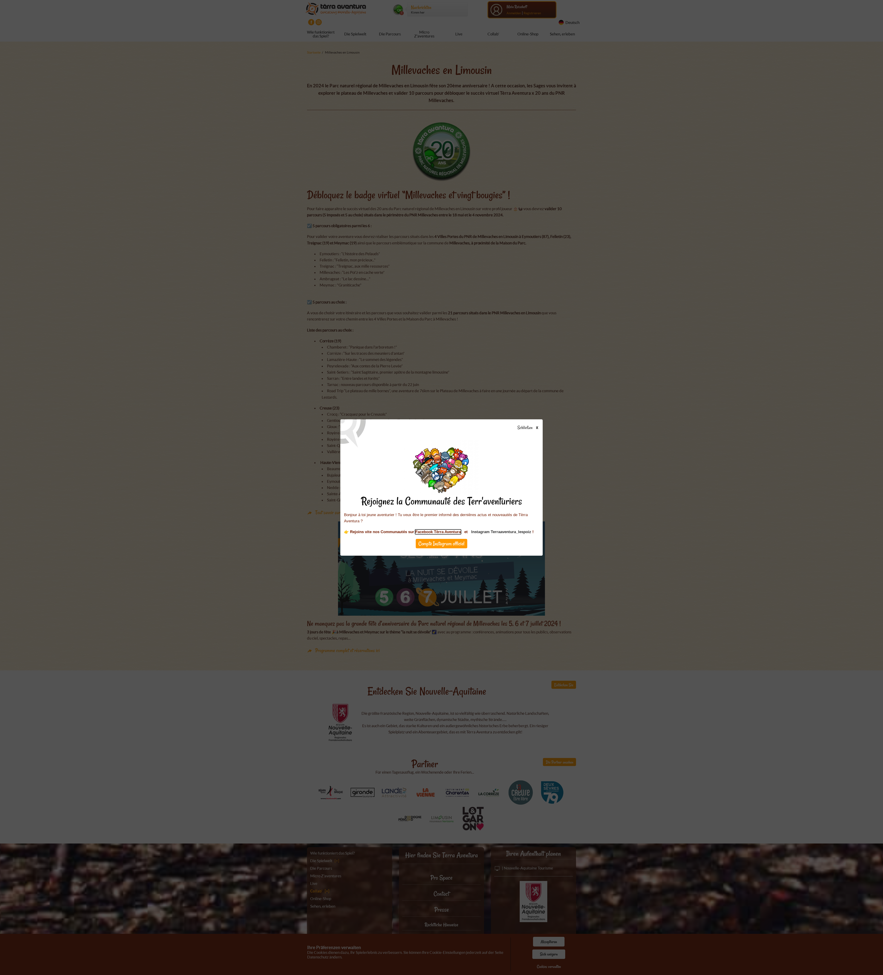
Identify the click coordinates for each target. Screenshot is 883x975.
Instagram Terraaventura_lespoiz (501, 532)
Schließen (528, 428)
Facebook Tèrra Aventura (438, 532)
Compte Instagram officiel (441, 543)
